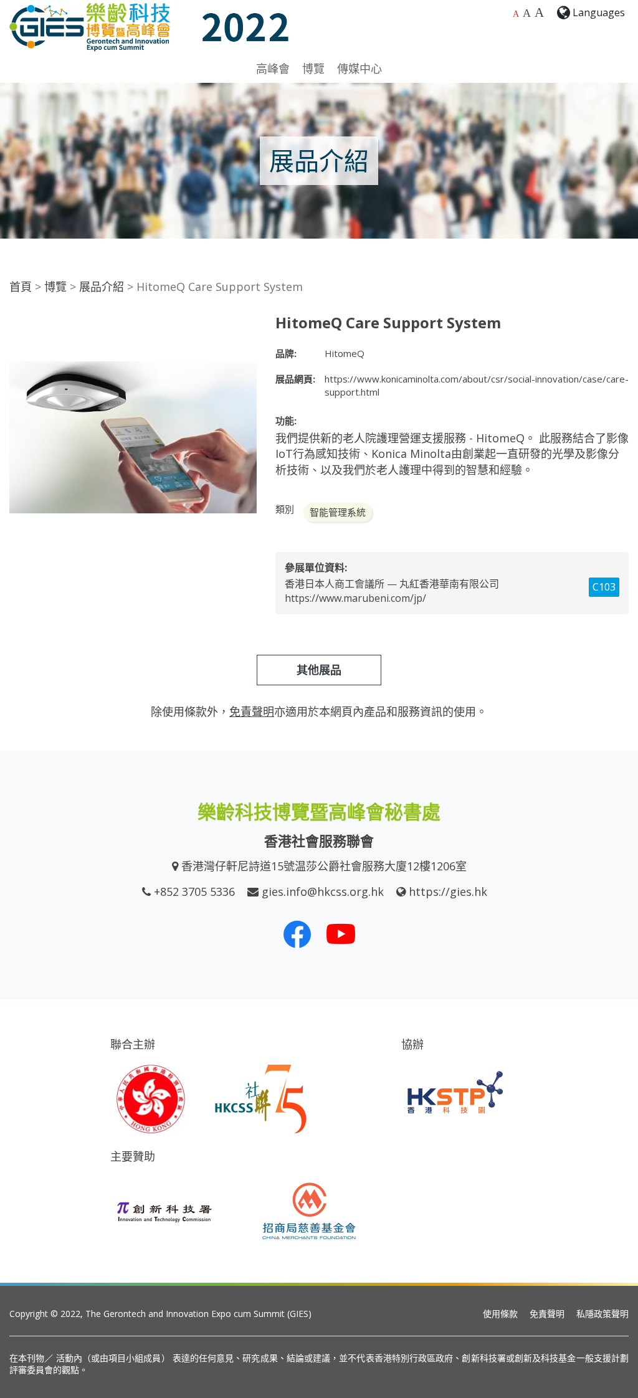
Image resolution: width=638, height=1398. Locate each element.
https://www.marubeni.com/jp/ (355, 598)
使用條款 (500, 1314)
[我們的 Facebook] (297, 933)
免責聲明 (547, 1314)
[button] (245, 325)
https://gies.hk (448, 891)
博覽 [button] (313, 68)
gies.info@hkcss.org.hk (323, 891)
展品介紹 (101, 286)
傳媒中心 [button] (359, 68)
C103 (604, 587)
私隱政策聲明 (602, 1314)
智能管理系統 (338, 512)
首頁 (20, 286)
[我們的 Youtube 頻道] (340, 933)
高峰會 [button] (273, 68)
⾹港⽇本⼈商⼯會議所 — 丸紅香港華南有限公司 (392, 584)
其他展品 (319, 669)
